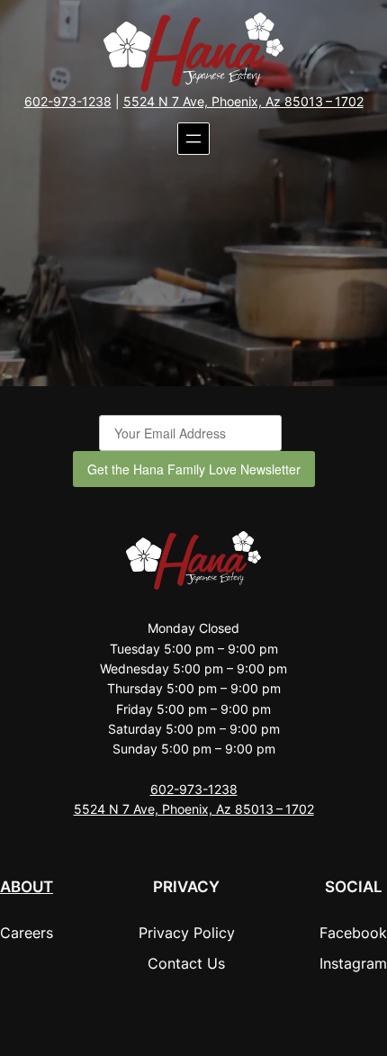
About (26, 887)
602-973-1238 (68, 101)
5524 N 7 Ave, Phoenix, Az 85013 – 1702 (243, 101)
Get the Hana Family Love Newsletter (194, 469)
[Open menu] (193, 138)
